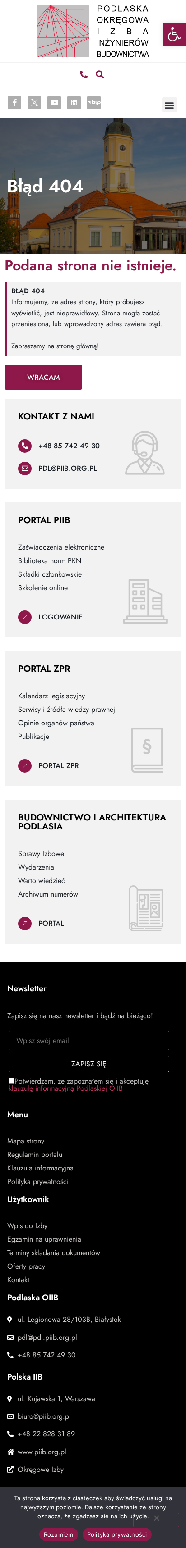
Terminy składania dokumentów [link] (53, 1252)
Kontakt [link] (18, 1279)
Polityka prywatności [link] (38, 1181)
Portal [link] (51, 923)
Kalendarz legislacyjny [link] (51, 696)
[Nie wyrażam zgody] (156, 1520)
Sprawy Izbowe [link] (41, 853)
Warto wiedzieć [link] (41, 880)
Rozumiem (59, 1534)
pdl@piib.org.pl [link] (67, 468)
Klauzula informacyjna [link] (40, 1168)
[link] (174, 34)
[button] (100, 74)
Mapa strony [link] (25, 1141)
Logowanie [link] (60, 617)
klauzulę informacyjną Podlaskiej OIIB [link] (66, 1088)
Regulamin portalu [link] (34, 1154)
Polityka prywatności (117, 1534)
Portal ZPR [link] (58, 765)
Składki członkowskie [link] (50, 574)
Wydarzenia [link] (36, 867)
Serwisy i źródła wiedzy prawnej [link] (66, 709)
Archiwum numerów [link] (48, 894)
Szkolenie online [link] (43, 587)
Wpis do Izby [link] (27, 1225)
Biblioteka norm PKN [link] (49, 560)
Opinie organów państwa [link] (56, 723)
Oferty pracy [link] (26, 1266)
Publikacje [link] (33, 736)
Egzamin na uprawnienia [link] (44, 1239)
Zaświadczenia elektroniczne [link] (61, 547)
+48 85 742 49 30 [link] (69, 446)
